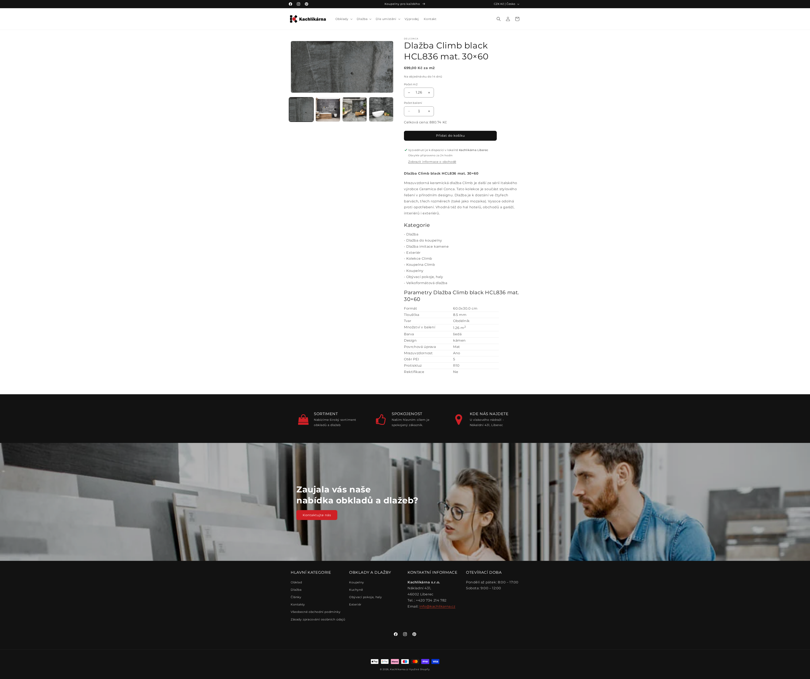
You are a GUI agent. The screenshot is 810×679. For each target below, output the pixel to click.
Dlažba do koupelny (424, 240)
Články (296, 597)
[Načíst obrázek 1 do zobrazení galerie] (301, 109)
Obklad (296, 582)
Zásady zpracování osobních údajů (318, 619)
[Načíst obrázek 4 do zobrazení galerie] (381, 109)
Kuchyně (356, 590)
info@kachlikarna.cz (437, 606)
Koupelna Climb (420, 265)
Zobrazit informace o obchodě (432, 162)
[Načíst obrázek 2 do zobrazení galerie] (328, 109)
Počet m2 (410, 84)
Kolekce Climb (419, 259)
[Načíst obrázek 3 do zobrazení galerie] (354, 109)
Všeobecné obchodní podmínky (315, 612)
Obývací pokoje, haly (424, 277)
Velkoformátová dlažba (426, 283)
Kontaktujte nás (317, 515)
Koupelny (415, 271)
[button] (343, 19)
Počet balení (413, 102)
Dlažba (412, 234)
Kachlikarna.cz (399, 669)
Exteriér (413, 253)
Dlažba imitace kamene (427, 247)
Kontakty (298, 604)
